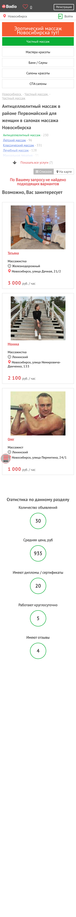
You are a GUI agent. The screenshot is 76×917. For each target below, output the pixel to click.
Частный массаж (38, 41)
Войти (68, 16)
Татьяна (13, 253)
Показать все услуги (36, 162)
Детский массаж (14, 140)
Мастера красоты (38, 52)
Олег (11, 439)
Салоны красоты (38, 73)
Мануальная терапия (18, 155)
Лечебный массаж (16, 150)
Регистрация (64, 7)
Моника (13, 344)
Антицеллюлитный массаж (22, 135)
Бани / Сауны (38, 62)
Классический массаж (18, 145)
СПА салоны (38, 84)
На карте (65, 172)
